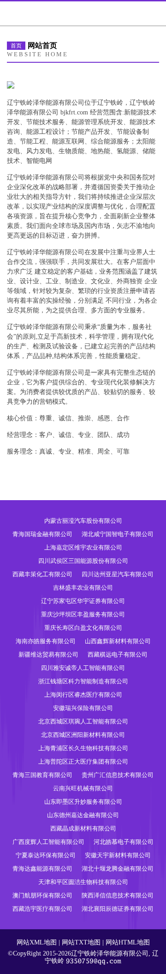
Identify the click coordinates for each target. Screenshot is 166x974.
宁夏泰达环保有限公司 (46, 855)
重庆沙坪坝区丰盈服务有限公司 (83, 614)
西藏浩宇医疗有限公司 (42, 909)
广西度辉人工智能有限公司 (48, 842)
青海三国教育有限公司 (42, 775)
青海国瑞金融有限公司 (42, 534)
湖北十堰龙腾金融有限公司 (118, 869)
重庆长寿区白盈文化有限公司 (83, 628)
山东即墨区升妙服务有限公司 (83, 802)
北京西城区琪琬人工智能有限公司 (83, 721)
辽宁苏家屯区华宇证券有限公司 (83, 601)
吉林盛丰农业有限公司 (83, 588)
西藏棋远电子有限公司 (118, 654)
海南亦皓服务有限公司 (46, 641)
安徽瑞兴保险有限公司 (83, 708)
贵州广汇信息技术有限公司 (118, 775)
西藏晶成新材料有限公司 (83, 828)
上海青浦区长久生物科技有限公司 (83, 748)
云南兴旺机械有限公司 (83, 788)
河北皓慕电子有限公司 (124, 842)
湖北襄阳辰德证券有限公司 (118, 909)
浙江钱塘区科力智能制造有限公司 (83, 681)
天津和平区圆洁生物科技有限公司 (83, 882)
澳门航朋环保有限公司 (42, 895)
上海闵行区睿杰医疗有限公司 (83, 695)
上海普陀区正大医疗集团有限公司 (83, 762)
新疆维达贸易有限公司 (48, 654)
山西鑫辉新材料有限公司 (118, 641)
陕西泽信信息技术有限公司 (118, 895)
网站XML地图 (37, 942)
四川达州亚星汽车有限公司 (118, 574)
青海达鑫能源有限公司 (42, 869)
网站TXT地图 (81, 942)
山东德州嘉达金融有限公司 (83, 815)
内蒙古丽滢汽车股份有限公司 (83, 521)
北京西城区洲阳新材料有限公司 (83, 735)
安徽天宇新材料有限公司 (118, 855)
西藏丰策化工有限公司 (42, 574)
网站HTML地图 (128, 942)
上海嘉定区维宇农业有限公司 (83, 547)
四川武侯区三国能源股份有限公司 (83, 561)
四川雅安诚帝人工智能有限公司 (83, 668)
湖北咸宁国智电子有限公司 (118, 534)
